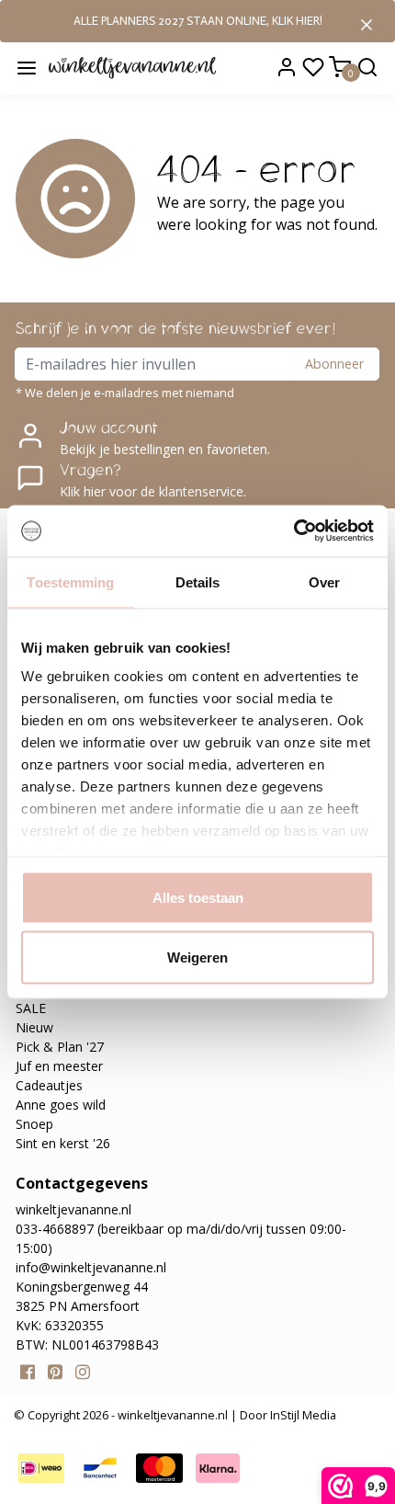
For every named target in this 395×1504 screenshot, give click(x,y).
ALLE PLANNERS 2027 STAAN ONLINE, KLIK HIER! (197, 21)
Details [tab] (197, 581)
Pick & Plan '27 (60, 1046)
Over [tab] (324, 581)
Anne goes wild (61, 1104)
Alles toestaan (197, 897)
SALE (31, 1008)
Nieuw (34, 1027)
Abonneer (334, 363)
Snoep (34, 1124)
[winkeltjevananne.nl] (133, 67)
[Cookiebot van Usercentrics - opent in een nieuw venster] (293, 531)
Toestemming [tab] (70, 581)
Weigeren (197, 957)
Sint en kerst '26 (63, 1143)
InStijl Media (301, 1415)
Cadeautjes (49, 1085)
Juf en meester (59, 1066)
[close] (366, 23)
